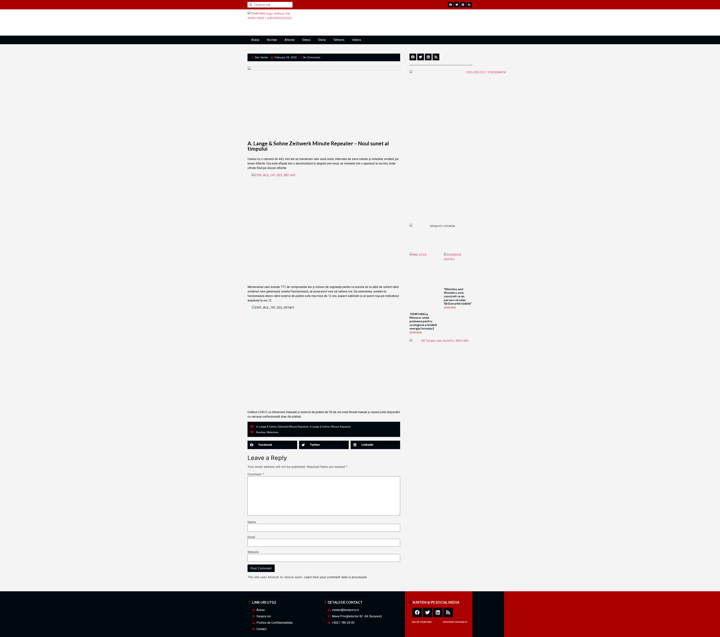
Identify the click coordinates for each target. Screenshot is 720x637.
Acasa (255, 40)
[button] (272, 445)
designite (461, 622)
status (306, 40)
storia (322, 40)
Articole (289, 40)
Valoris (356, 40)
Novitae (272, 40)
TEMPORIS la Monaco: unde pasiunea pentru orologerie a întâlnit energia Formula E (423, 321)
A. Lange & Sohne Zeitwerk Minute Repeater (282, 426)
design (447, 622)
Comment (256, 474)
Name (252, 521)
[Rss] (448, 612)
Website (253, 551)
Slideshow (272, 432)
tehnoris (338, 40)
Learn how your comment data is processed (335, 577)
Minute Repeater (341, 426)
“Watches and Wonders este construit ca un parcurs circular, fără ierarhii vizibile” (458, 296)
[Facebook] (417, 612)
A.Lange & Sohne (320, 426)
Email (251, 536)
